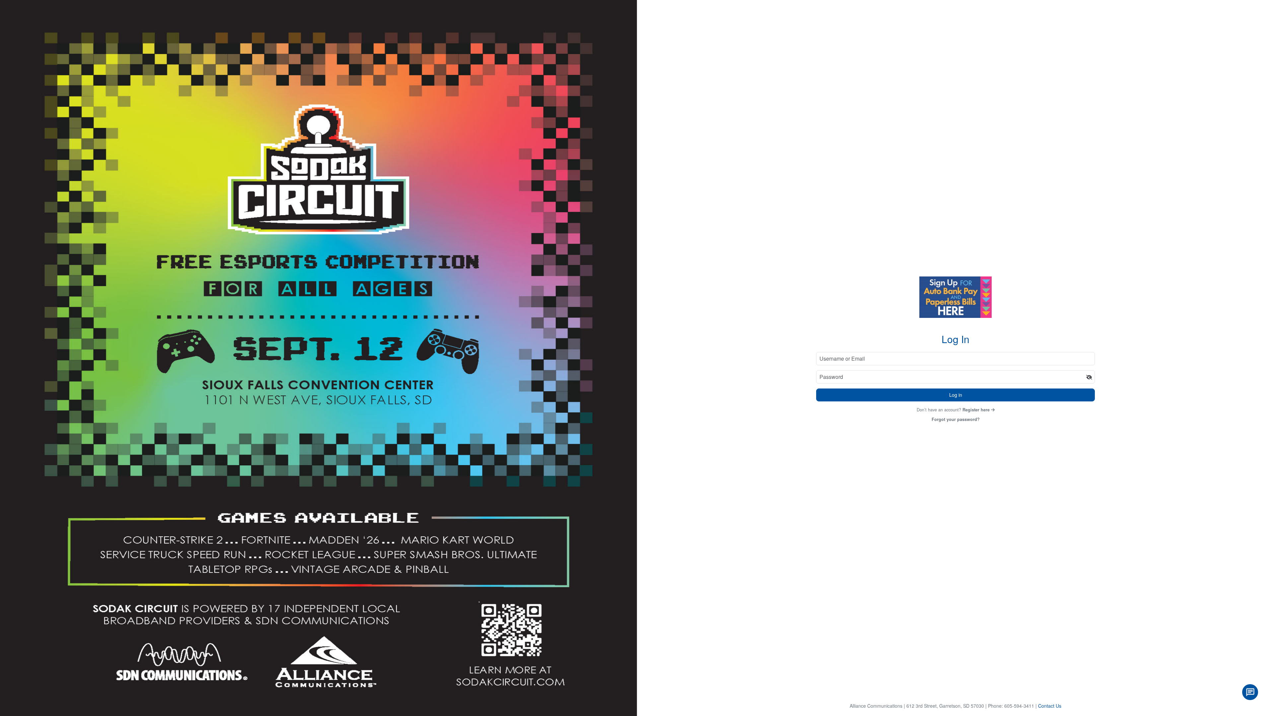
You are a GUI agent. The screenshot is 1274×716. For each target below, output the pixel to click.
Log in (955, 394)
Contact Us (1049, 705)
